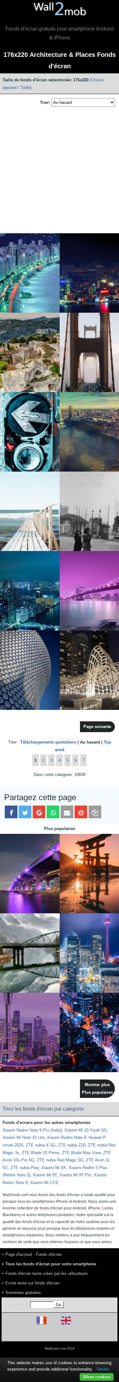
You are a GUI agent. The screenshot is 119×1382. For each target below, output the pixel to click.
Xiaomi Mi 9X (53, 1167)
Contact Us (100, 1334)
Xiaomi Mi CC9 (44, 1182)
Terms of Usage (22, 1334)
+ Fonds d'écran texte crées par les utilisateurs (45, 1273)
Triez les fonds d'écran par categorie (43, 1109)
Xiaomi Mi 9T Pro (75, 1175)
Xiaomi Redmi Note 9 (66, 1137)
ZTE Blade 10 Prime (40, 1152)
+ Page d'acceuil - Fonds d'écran (32, 1254)
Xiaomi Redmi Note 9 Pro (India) (32, 1130)
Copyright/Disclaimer (51, 1334)
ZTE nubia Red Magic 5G (60, 1160)
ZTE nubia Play (24, 1167)
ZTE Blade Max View (81, 1152)
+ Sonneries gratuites (21, 1292)
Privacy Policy (79, 1334)
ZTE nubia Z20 (71, 1145)
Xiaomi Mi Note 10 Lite (23, 1137)
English (77, 1324)
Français (53, 1324)
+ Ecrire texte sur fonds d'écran (30, 1283)
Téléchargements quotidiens (48, 742)
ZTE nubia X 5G (41, 1145)
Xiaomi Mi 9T (45, 1175)
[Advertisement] (59, 170)
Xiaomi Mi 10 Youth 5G (85, 1130)
